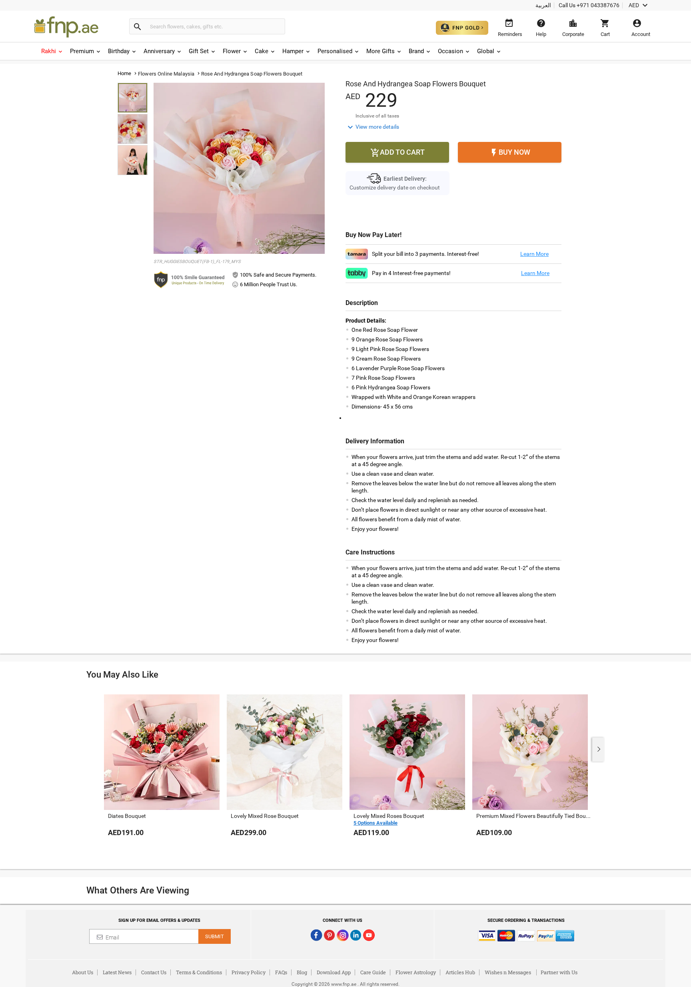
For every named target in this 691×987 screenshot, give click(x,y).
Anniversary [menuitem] (159, 51)
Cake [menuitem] (261, 51)
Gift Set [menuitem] (199, 51)
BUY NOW (509, 153)
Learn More (534, 254)
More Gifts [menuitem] (380, 51)
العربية (543, 5)
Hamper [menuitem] (293, 51)
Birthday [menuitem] (119, 51)
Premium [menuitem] (82, 51)
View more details (372, 127)
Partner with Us (559, 972)
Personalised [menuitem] (335, 51)
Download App (334, 972)
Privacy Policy (249, 972)
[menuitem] (52, 51)
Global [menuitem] (485, 51)
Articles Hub (460, 972)
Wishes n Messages (508, 972)
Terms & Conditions (199, 972)
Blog (302, 972)
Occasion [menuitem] (450, 51)
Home (125, 73)
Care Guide (373, 972)
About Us (82, 972)
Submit (214, 936)
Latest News (117, 972)
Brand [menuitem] (416, 51)
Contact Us (153, 972)
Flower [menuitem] (232, 51)
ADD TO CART (397, 153)
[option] (161, 773)
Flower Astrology (415, 972)
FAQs (281, 972)
